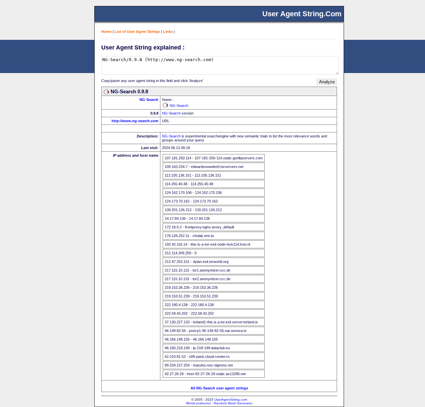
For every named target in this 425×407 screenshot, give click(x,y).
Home (106, 32)
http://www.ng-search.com (135, 121)
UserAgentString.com (230, 399)
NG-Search (148, 100)
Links (168, 32)
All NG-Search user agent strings (219, 388)
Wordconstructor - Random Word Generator (219, 403)
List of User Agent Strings (137, 32)
